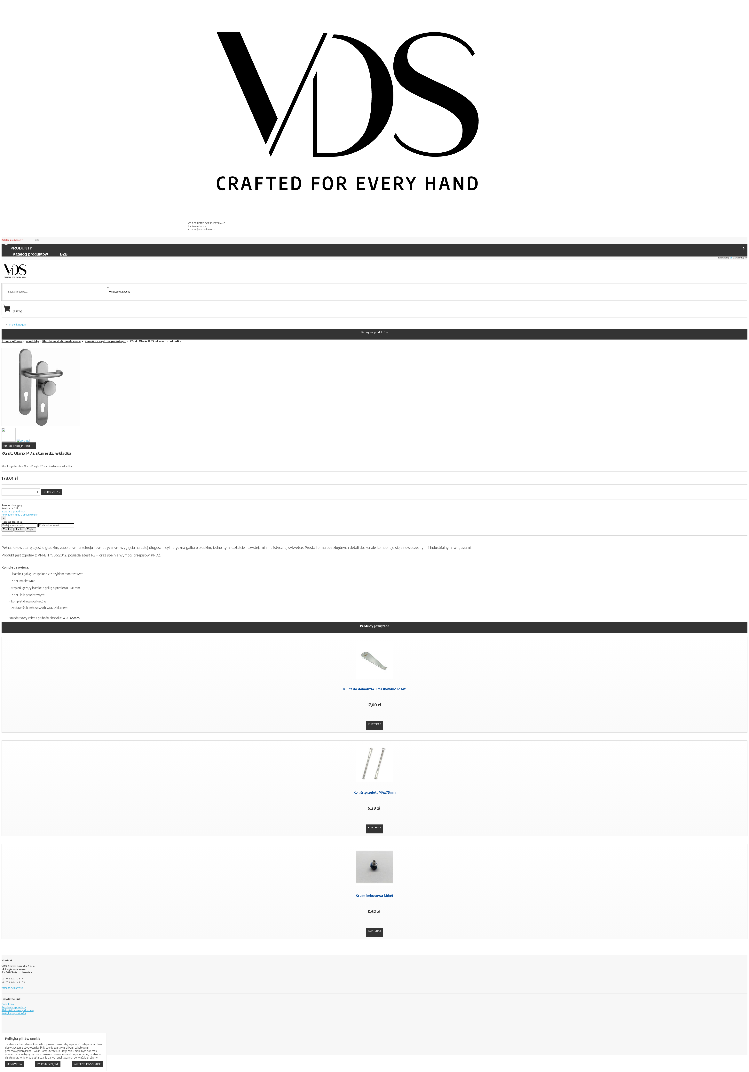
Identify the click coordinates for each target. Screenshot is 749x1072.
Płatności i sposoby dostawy (18, 1010)
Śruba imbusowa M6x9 (374, 895)
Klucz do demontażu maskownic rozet (374, 689)
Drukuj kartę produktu (19, 446)
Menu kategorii (18, 324)
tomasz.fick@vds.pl (13, 987)
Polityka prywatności (14, 1013)
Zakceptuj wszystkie (87, 1064)
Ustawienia (14, 1064)
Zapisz (19, 529)
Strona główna (12, 341)
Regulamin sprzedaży (14, 1007)
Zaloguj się (723, 258)
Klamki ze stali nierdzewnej (61, 341)
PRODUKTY (21, 248)
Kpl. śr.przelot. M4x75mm (374, 792)
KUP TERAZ (374, 724)
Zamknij (7, 529)
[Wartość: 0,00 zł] (7, 310)
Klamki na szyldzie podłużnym (105, 341)
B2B (37, 240)
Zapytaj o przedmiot (13, 511)
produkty (32, 341)
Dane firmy (8, 1004)
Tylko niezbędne (48, 1064)
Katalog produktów (12, 240)
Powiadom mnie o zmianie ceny (19, 514)
